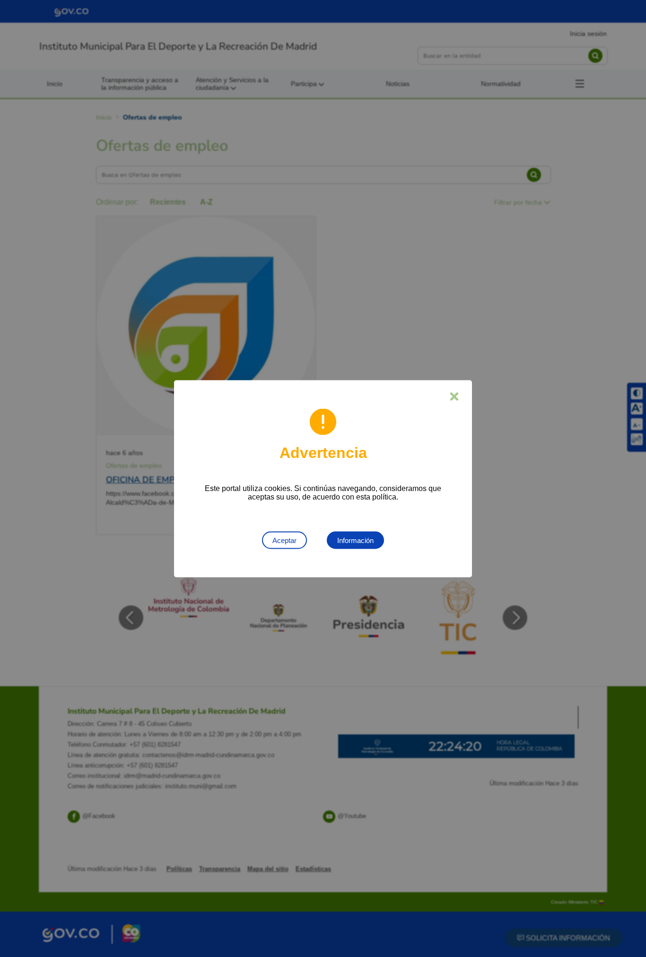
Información (355, 540)
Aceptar (284, 540)
